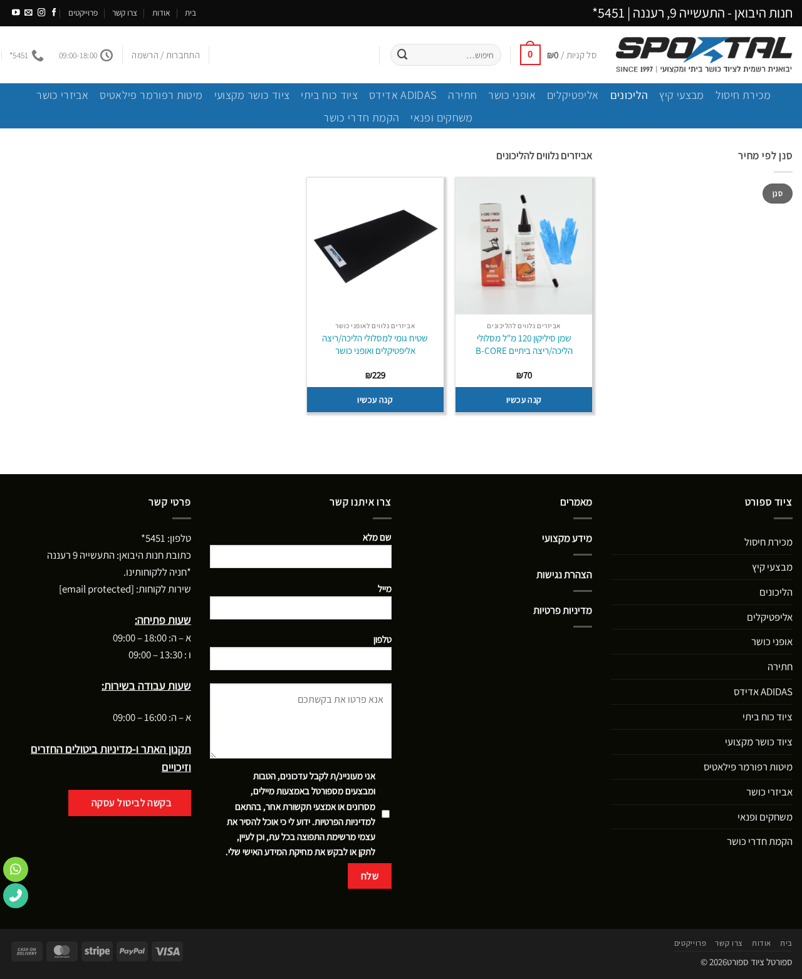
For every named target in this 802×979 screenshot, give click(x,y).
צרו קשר (124, 12)
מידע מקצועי (567, 538)
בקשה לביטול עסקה (131, 802)
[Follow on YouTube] (16, 13)
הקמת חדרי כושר (361, 117)
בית (190, 12)
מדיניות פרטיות (562, 610)
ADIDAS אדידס (403, 94)
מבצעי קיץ (681, 94)
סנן (778, 193)
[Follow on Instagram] (42, 13)
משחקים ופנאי (441, 117)
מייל (385, 588)
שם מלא (377, 537)
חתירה (462, 94)
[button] (558, 54)
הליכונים (629, 94)
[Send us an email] (28, 13)
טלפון (382, 639)
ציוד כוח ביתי (329, 94)
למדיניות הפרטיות (345, 821)
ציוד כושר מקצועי (252, 94)
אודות (161, 12)
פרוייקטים (83, 12)
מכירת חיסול (743, 94)
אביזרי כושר (62, 94)
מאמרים (576, 502)
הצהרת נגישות (564, 574)
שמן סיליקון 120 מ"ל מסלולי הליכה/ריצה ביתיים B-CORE (524, 344)
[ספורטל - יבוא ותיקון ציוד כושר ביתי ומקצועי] (704, 55)
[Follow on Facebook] (54, 13)
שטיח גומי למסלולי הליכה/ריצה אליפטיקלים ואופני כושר (375, 344)
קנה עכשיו (524, 399)
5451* (608, 12)
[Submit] (403, 55)
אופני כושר (512, 94)
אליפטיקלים (573, 94)
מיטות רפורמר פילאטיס (151, 94)
